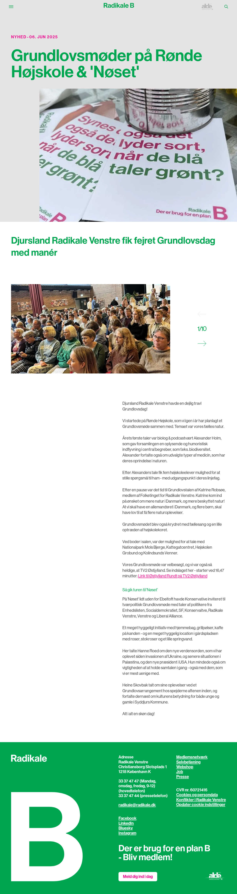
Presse (182, 776)
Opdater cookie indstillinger (200, 804)
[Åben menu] (11, 6)
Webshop (184, 767)
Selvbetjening (188, 762)
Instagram (127, 833)
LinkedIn (126, 823)
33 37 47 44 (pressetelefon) (143, 795)
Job (179, 771)
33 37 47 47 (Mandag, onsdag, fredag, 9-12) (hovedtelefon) (137, 786)
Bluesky (125, 828)
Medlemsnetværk (192, 757)
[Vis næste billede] (202, 343)
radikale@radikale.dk (137, 805)
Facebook (127, 818)
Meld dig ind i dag (138, 876)
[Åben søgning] (226, 6)
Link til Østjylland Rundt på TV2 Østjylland (172, 576)
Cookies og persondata (197, 794)
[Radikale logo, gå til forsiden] (119, 6)
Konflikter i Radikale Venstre (201, 799)
